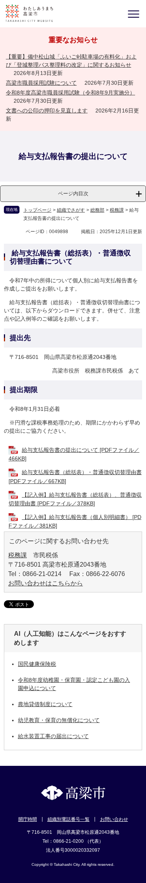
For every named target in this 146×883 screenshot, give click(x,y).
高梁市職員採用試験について (41, 83)
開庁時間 (27, 819)
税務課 (117, 210)
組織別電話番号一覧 (68, 819)
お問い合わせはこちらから (45, 583)
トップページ (37, 210)
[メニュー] (133, 14)
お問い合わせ (114, 819)
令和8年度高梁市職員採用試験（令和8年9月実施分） (70, 92)
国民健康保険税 (37, 664)
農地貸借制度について (45, 704)
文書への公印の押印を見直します (47, 110)
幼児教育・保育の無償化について (59, 720)
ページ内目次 (73, 193)
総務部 (97, 210)
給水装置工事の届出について (53, 736)
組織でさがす (71, 210)
